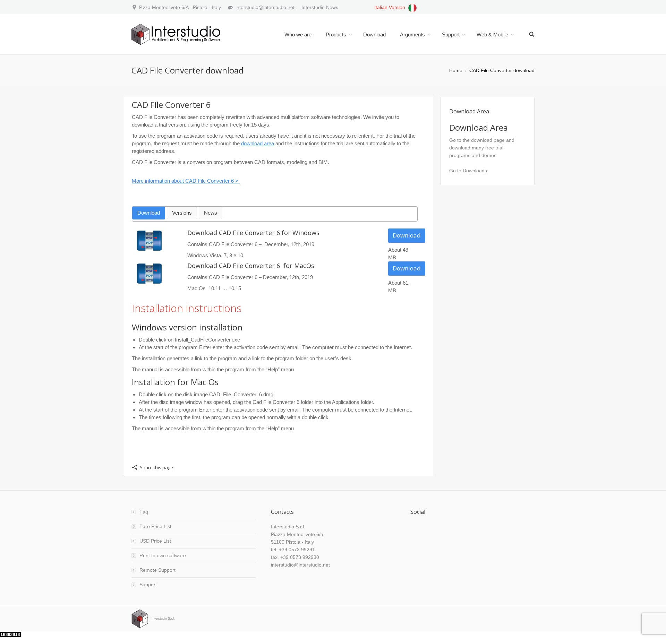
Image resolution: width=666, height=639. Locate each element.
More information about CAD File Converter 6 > (186, 181)
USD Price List (155, 541)
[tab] (148, 213)
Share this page (156, 467)
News (210, 213)
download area (257, 143)
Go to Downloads (468, 170)
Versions (182, 213)
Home (455, 70)
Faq (143, 512)
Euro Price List (155, 526)
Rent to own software (162, 555)
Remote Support (157, 570)
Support (148, 584)
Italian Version (390, 7)
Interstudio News (319, 7)
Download (148, 213)
